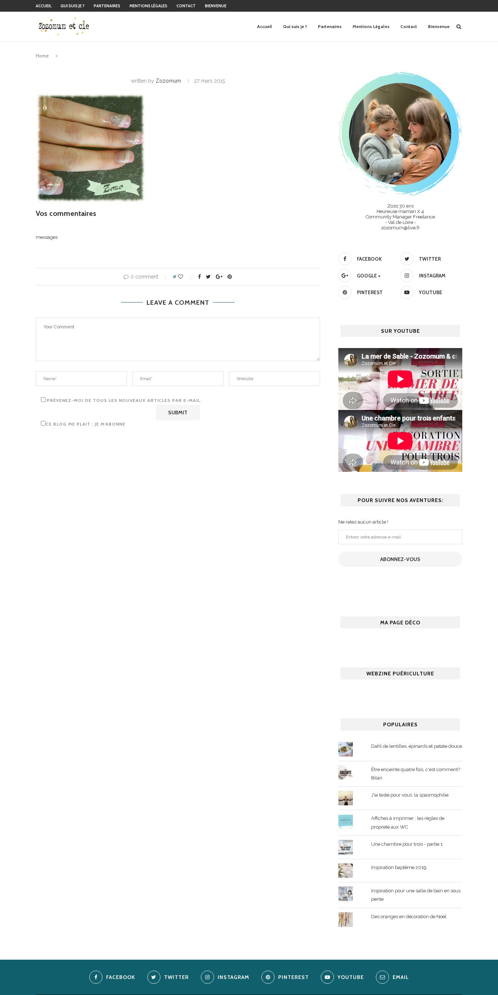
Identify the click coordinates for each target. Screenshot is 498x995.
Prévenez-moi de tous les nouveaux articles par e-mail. (124, 400)
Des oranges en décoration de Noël (409, 916)
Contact (186, 5)
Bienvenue (215, 5)
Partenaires (107, 5)
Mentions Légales (148, 5)
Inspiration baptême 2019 (399, 867)
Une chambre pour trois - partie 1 (407, 844)
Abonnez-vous (400, 559)
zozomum (168, 81)
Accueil (43, 5)
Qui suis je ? (73, 5)
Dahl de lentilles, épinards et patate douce (416, 746)
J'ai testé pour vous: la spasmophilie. (410, 795)
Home (42, 56)
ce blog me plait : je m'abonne (85, 424)
